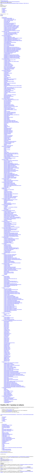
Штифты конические (7, 202)
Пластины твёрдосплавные (6, 227)
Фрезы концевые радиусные (8, 370)
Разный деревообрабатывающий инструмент (11, 156)
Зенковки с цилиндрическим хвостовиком (11, 270)
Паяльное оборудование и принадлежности (11, 193)
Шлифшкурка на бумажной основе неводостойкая (12, 56)
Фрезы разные (6, 377)
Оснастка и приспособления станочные (8, 210)
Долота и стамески (7, 147)
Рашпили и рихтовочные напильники (10, 141)
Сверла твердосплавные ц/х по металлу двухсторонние (13, 309)
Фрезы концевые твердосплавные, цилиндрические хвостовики (14, 375)
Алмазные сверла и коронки (8, 65)
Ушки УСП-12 (6, 355)
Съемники (5, 206)
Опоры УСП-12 (6, 335)
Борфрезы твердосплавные (8, 363)
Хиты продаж (4, 17)
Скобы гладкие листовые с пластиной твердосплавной (13, 87)
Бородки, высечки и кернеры (8, 104)
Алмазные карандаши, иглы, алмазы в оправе (11, 61)
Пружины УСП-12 (7, 349)
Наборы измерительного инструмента (10, 78)
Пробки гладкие (6, 83)
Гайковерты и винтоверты (8, 237)
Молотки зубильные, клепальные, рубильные (11, 238)
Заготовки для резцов (5, 31)
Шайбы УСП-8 (6, 358)
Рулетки (5, 86)
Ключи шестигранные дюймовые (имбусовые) (11, 122)
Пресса (5, 314)
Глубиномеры (6, 72)
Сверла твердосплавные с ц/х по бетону (10, 307)
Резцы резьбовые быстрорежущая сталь (10, 283)
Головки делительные (7, 211)
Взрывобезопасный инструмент (9, 105)
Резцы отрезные (6, 276)
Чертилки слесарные (7, 143)
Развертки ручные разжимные (9, 261)
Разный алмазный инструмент (9, 68)
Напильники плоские (7, 129)
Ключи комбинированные (8, 113)
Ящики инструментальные (8, 395)
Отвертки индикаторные (8, 136)
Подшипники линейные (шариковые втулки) (11, 247)
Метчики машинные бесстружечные (10, 171)
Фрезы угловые (6, 380)
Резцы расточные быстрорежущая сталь (10, 281)
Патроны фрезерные (7, 225)
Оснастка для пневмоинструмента (9, 239)
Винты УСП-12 (6, 325)
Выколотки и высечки (7, 107)
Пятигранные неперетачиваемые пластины (11, 232)
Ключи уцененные (7, 119)
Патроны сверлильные (7, 223)
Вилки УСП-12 (6, 324)
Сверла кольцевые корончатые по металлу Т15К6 (12, 293)
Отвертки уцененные (7, 138)
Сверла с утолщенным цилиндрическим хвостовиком (12, 298)
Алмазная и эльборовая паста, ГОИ (9, 59)
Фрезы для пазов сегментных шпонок (10, 367)
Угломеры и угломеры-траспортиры (10, 92)
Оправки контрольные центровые (9, 29)
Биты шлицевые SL (7, 103)
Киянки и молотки (7, 149)
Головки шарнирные (7, 244)
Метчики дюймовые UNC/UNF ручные (10, 166)
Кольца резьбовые (7, 75)
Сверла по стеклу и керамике (9, 295)
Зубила (5, 110)
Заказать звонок (8, 1)
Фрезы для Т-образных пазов (8, 368)
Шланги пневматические (8, 392)
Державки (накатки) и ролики (9, 212)
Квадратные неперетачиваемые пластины (10, 228)
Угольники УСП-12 (7, 353)
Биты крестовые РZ (7, 102)
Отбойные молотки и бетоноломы (9, 240)
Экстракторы (6, 209)
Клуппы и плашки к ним (8, 161)
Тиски (3, 446)
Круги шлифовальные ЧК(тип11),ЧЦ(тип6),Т (11, 51)
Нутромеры (6, 80)
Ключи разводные (7, 115)
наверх (1, 458)
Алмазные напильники (8, 63)
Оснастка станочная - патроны (7, 221)
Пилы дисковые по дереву (8, 154)
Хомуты (5, 207)
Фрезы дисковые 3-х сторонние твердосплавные (12, 365)
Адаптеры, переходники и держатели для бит (11, 99)
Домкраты (5, 190)
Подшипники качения (7, 246)
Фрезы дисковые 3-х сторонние (9, 364)
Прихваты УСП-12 (7, 346)
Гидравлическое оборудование (9, 189)
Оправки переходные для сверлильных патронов (12, 30)
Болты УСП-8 (6, 322)
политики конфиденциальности (13, 456)
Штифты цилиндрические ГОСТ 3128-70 (10, 199)
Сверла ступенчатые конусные (9, 304)
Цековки (5, 274)
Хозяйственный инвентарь (6, 387)
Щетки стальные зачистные (8, 145)
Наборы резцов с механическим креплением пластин (12, 185)
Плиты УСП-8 (6, 341)
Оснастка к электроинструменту (9, 397)
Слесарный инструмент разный (9, 142)
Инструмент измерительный (6, 70)
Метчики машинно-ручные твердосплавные (11, 170)
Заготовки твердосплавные (8, 34)
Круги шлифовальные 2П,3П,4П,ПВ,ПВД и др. (11, 47)
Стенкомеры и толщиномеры (8, 90)
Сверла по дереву (7, 294)
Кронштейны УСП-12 (7, 333)
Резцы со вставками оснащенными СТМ (10, 285)
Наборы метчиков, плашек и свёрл (9, 183)
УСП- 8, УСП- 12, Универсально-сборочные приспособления (12, 320)
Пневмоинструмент (5, 440)
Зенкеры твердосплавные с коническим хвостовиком (12, 268)
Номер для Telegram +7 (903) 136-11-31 (22, 3)
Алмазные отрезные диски (8, 64)
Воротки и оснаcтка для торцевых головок (11, 106)
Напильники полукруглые (8, 130)
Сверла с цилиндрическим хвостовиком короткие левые (13, 302)
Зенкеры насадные (7, 266)
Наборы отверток (7, 126)
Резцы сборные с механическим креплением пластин (12, 284)
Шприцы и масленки (7, 208)
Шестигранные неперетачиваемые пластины (11, 236)
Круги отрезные (6, 46)
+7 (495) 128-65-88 (3, 1)
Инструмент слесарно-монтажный (7, 98)
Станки (3, 312)
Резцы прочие (6, 279)
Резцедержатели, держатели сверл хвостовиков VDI (12, 217)
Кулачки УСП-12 (7, 334)
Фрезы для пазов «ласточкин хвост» (10, 366)
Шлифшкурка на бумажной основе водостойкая (11, 55)
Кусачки (5, 123)
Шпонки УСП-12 (7, 360)
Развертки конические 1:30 (8, 256)
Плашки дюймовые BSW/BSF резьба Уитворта (11, 175)
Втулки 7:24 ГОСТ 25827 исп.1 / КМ (10, 19)
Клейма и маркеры (7, 111)
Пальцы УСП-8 (6, 338)
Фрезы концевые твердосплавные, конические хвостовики (13, 374)
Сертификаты (4, 10)
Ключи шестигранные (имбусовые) (9, 120)
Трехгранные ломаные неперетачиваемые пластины (12, 234)
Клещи (5, 150)
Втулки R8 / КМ (6, 22)
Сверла (3, 287)
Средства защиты (7, 391)
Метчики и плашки (5, 159)
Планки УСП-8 (6, 340)
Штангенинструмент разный (8, 96)
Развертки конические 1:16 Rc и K (9, 255)
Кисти (5, 148)
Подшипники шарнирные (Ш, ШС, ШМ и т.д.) (11, 248)
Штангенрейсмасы (7, 97)
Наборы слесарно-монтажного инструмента (11, 180)
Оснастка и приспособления (6, 204)
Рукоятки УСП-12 (7, 351)
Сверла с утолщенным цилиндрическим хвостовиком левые (13, 299)
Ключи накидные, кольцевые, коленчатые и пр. (11, 114)
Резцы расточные (7, 280)
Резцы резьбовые (7, 282)
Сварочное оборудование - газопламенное (11, 196)
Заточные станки (7, 313)
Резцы (3, 275)
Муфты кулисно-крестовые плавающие (10, 214)
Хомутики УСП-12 (7, 356)
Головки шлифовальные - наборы (9, 37)
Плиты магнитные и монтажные (9, 216)
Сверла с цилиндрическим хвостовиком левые (11, 303)
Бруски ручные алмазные (8, 66)
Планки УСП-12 (6, 339)
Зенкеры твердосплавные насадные (10, 267)
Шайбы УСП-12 (6, 357)
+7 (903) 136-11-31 (19, 414)
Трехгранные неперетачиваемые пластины (11, 235)
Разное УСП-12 (6, 350)
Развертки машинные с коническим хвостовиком (12, 258)
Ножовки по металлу (7, 133)
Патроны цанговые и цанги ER (9, 226)
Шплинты (5, 201)
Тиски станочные (7, 318)
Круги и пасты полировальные (9, 45)
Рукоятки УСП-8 (6, 352)
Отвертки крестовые (7, 137)
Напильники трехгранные (8, 132)
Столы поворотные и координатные (10, 218)
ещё (2, 428)
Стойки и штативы (7, 91)
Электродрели (6, 400)
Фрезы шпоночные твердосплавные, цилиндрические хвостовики (14, 386)
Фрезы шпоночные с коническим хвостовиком (11, 384)
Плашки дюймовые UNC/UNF (9, 176)
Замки (5, 388)
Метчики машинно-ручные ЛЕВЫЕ (10, 169)
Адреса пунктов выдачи (4, 3)
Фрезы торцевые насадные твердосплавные (11, 379)
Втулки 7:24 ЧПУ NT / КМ (8, 20)
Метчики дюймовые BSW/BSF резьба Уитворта (11, 164)
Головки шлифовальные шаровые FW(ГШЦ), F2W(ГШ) (13, 40)
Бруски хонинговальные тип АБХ (9, 67)
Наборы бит (6, 125)
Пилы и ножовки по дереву (8, 155)
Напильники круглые (7, 128)
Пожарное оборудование (8, 194)
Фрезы (3, 361)
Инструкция (4, 8)
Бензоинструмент (7, 396)
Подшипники (4, 243)
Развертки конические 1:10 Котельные (10, 254)
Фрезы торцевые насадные (8, 378)
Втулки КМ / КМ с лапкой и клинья (10, 24)
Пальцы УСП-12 (6, 337)
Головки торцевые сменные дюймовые (10, 109)
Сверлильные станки (7, 315)
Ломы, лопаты (6, 152)
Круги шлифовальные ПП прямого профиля (11, 50)
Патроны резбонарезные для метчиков (10, 222)
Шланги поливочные (7, 393)
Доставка (3, 417)
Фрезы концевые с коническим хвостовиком (11, 371)
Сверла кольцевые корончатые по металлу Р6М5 (12, 292)
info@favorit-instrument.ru (16, 1)
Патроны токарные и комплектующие (10, 224)
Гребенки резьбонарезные (8, 264)
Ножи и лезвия (6, 390)
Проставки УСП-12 (7, 348)
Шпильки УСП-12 (7, 359)
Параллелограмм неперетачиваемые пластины (11, 231)
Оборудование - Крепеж (6, 198)
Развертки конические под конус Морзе (10, 257)
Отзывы (3, 11)
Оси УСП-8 (6, 336)
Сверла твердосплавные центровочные (10, 310)
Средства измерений (7, 89)
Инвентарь (6, 389)
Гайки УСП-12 (6, 327)
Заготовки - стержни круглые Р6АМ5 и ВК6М (11, 32)
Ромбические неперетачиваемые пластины (11, 233)
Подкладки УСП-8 (7, 343)
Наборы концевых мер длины (9, 79)
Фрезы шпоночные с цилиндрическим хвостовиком (12, 385)
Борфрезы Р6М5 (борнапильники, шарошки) (11, 362)
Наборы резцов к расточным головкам (10, 184)
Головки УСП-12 (7, 329)
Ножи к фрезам (6, 271)
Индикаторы (6, 73)
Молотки (5, 124)
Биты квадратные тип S (8, 101)
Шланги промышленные (8, 394)
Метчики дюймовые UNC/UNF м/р (9, 165)
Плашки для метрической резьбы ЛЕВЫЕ (10, 174)
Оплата (3, 9)
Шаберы (5, 144)
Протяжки (5, 273)
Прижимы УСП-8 (7, 344)
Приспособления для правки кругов (10, 52)
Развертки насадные (7, 260)
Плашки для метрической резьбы (9, 173)
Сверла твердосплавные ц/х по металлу (10, 308)
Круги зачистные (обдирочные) (9, 44)
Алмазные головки (7, 60)
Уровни (5, 93)
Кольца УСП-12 (6, 332)
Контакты (3, 12)
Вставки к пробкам (7, 71)
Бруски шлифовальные (7, 36)
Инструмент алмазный (6, 58)
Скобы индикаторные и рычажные (9, 88)
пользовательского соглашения (24, 456)
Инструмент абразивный (6, 35)
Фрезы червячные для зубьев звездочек (10, 382)
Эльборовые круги (7, 69)
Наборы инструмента (5, 178)
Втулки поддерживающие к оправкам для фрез (11, 25)
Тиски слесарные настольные (9, 317)
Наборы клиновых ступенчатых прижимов (11, 215)
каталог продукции (9, 411)
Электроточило (6, 402)
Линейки (5, 76)
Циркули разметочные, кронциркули (10, 94)
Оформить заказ (10, 459)
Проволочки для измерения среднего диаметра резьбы (13, 85)
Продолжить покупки (3, 459)
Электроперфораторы (7, 401)
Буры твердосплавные (7, 288)
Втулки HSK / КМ (7, 21)
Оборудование (4, 188)
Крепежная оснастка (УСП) (8, 200)
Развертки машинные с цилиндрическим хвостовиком (13, 259)
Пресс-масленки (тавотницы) (9, 249)
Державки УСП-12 (7, 330)
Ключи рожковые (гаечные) (8, 117)
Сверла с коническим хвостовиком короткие (11, 297)
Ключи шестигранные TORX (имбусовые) (11, 121)
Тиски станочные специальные (9, 319)
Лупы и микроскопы (7, 77)
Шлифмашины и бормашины (9, 242)
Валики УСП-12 (6, 323)
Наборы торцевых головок (8, 181)
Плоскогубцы (6, 140)
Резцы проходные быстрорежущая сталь (10, 278)
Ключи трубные (6, 118)
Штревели (5, 220)
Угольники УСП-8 (7, 354)
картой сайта (10, 410)
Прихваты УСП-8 (7, 347)
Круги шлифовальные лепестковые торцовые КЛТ (12, 49)
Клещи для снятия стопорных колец (10, 112)
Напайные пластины (7, 230)
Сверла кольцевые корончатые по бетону (10, 291)
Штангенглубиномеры (7, 95)
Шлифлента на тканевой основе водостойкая (11, 54)
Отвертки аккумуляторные (8, 135)
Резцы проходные (7, 277)
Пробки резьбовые (7, 84)
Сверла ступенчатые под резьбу (9, 305)
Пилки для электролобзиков (8, 398)
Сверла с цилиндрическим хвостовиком (10, 300)
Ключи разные (6, 116)
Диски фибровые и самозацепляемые (10, 42)
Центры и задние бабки (8, 219)
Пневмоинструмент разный (8, 241)
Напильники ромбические (8, 131)
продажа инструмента (3, 452)
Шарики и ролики (7, 252)
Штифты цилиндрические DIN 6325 (10, 203)
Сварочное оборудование (8, 195)
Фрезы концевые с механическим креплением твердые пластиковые (15, 372)
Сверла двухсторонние (7, 290)
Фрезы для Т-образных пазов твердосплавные (11, 369)
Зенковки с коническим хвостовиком (10, 269)
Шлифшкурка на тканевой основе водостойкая (11, 57)
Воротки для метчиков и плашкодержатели (11, 160)
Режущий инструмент (5, 263)
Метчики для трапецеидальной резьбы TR (11, 163)
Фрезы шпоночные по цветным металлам (10, 383)
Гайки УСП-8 (6, 328)
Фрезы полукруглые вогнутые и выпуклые (11, 376)
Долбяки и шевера (7, 265)
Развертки (3, 253)
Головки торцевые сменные (8, 108)
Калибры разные (6, 74)
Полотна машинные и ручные (9, 272)
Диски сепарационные (7, 41)
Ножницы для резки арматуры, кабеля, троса (11, 153)
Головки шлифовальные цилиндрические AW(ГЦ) (12, 39)
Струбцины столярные (7, 158)
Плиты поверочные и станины (9, 81)
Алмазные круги (6, 62)
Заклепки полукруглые (7, 191)
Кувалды (5, 151)
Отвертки (5, 134)
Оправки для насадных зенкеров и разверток (11, 27)
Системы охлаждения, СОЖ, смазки (10, 197)
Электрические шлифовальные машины (10, 399)
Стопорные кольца (7, 251)
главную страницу (9, 409)
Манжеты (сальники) (7, 245)
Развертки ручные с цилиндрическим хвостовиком (12, 262)
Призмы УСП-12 (7, 345)
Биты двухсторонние (7, 100)
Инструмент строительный (6, 146)
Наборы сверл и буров (7, 179)
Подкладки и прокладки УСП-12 (9, 342)
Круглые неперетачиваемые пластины (10, 229)
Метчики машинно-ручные (8, 168)
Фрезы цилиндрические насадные (9, 381)
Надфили (5, 127)
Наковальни (6, 205)
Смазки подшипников (7, 250)
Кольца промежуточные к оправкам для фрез (11, 26)
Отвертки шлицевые (7, 139)
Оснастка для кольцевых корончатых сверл (11, 289)
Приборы (5, 82)
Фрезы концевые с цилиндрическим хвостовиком (12, 373)
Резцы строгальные (7, 286)
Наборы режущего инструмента (7, 434)
